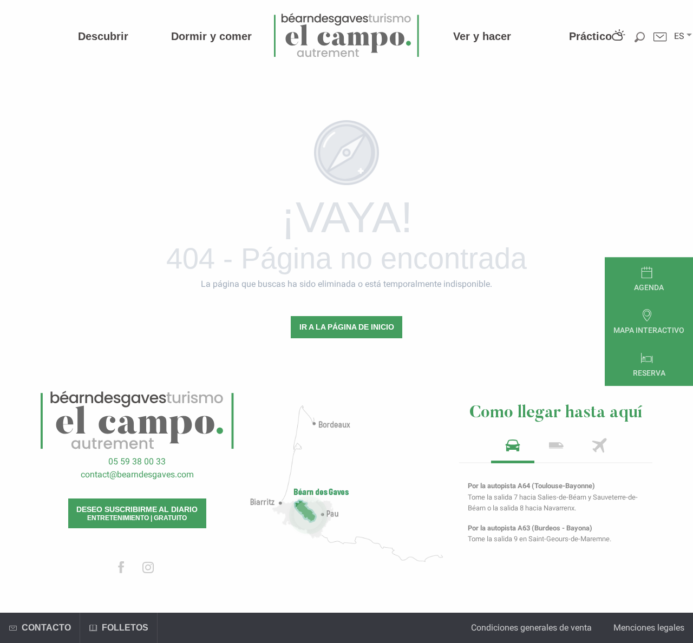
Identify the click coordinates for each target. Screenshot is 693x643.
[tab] (512, 449)
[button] (679, 36)
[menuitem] (103, 36)
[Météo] (617, 45)
